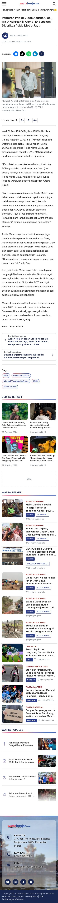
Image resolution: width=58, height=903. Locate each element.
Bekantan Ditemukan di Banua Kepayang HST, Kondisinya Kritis (20, 794)
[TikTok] (23, 882)
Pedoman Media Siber (12, 896)
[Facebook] (31, 882)
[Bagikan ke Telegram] (35, 53)
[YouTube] (8, 882)
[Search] (54, 3)
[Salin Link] (41, 53)
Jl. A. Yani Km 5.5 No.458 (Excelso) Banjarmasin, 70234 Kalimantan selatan (32, 842)
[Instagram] (15, 882)
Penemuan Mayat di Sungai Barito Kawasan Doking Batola (21, 744)
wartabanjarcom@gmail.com (28, 866)
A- (22, 120)
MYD (35, 381)
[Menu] (4, 4)
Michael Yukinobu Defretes (16, 381)
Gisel (6, 375)
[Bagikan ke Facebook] (15, 53)
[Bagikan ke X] (22, 53)
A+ (35, 120)
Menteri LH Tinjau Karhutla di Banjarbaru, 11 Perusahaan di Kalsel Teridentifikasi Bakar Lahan (22, 777)
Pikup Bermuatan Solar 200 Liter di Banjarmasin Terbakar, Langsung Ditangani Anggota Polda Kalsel (21, 760)
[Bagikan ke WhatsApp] (28, 53)
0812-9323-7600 (23, 856)
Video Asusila (10, 387)
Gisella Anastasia (21, 375)
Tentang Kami (31, 896)
